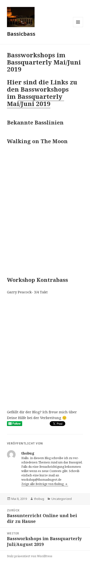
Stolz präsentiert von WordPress (29, 556)
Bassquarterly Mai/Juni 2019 (35, 100)
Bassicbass (21, 33)
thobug (39, 499)
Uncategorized (61, 499)
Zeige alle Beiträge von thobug (42, 484)
